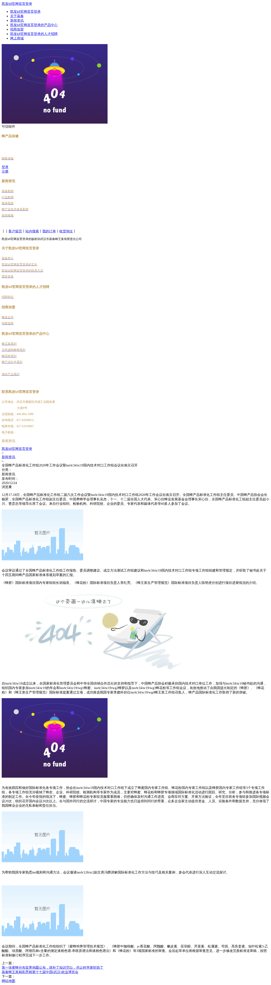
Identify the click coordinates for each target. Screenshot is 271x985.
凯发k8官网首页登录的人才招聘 (34, 34)
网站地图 (8, 981)
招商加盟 (17, 29)
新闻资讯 (17, 20)
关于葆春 (17, 16)
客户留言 (15, 231)
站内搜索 (32, 231)
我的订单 (49, 231)
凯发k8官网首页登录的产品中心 (34, 25)
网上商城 (17, 38)
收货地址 (66, 231)
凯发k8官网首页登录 (17, 4)
